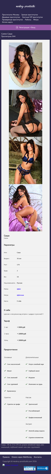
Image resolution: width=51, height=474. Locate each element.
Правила (6, 457)
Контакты (38, 457)
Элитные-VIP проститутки (32, 17)
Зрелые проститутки (29, 14)
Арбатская (20, 295)
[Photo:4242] (25, 207)
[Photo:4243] (25, 65)
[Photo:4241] (25, 160)
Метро (36, 19)
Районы (28, 19)
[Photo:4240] (25, 113)
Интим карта (7, 22)
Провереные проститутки (12, 19)
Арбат (19, 289)
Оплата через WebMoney (22, 457)
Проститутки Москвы (10, 14)
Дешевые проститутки (11, 17)
